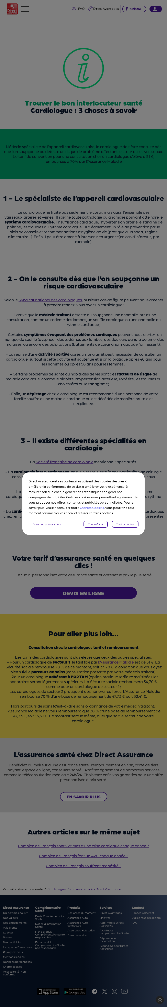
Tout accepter (125, 524)
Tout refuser (95, 524)
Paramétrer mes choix (47, 524)
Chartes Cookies (92, 508)
